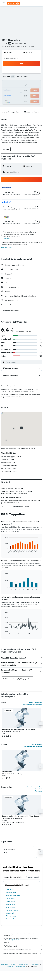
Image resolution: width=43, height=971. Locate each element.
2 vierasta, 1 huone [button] (11, 58)
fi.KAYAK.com (5, 964)
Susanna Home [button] (7, 772)
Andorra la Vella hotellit (13, 895)
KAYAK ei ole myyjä (10, 946)
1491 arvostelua (20, 43)
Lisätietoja (6, 238)
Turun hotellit (10, 889)
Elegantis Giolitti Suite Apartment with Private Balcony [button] (20, 816)
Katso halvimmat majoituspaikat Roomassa (33, 746)
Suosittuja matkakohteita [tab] (13, 877)
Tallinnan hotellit (11, 916)
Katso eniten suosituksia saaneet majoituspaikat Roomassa (33, 789)
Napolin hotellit (10, 904)
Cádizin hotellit (10, 901)
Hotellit (13, 964)
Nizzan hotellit (10, 907)
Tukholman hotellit (12, 910)
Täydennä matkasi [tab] (32, 877)
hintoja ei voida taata (15, 940)
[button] (3, 3)
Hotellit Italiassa (34, 964)
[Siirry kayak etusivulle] (13, 3)
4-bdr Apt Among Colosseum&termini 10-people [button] (18, 729)
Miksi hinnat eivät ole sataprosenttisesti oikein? (20, 953)
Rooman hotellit (20, 966)
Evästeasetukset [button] (6, 248)
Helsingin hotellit (11, 892)
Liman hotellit (10, 913)
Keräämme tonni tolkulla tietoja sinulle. (17, 950)
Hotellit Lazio (10, 966)
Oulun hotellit (10, 919)
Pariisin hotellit (10, 898)
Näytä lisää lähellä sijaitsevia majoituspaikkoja (32, 703)
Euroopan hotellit (23, 964)
